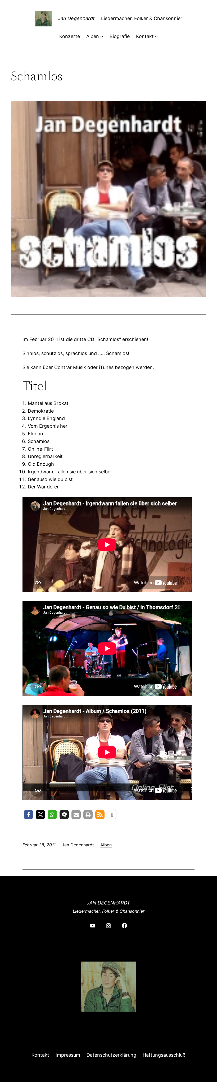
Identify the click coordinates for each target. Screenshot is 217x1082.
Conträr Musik (70, 367)
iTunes (106, 367)
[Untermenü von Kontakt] (156, 36)
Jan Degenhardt (76, 18)
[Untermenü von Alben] (101, 36)
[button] (28, 814)
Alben (106, 844)
